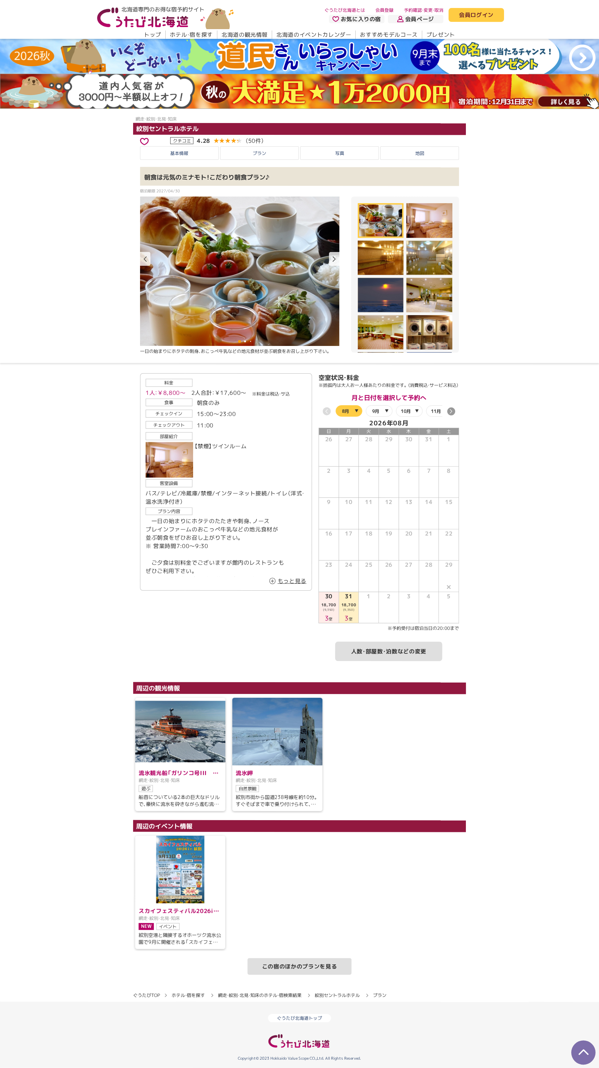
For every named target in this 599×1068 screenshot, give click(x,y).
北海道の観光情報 (245, 34)
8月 (345, 411)
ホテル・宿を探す (191, 34)
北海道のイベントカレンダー (313, 34)
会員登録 (384, 10)
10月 (406, 411)
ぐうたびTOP (146, 995)
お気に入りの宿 (361, 19)
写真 (339, 153)
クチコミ (182, 140)
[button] (334, 259)
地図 (419, 153)
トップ (152, 34)
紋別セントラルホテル (167, 128)
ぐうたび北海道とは (344, 10)
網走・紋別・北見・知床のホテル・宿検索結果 (260, 995)
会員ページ (419, 19)
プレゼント (440, 34)
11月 (436, 411)
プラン (259, 153)
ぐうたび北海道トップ (299, 1018)
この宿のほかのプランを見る (299, 966)
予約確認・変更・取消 (423, 10)
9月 (375, 411)
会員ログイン (476, 15)
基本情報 (179, 153)
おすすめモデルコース (388, 34)
